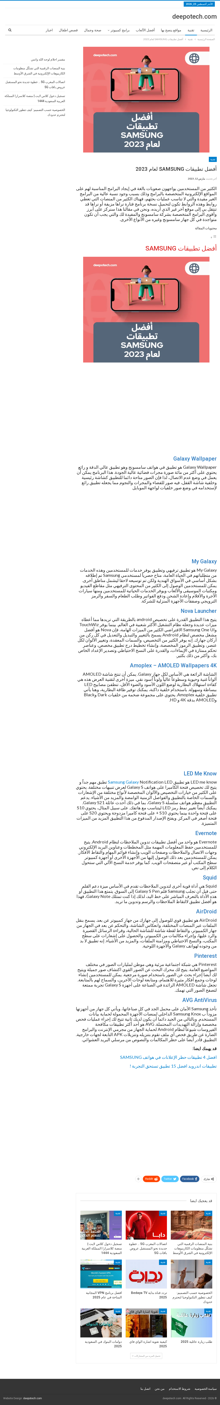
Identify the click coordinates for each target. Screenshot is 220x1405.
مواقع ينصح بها (171, 30)
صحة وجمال (92, 30)
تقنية (191, 30)
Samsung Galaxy (123, 781)
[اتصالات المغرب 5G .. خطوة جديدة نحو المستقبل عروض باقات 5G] (146, 1225)
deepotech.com (194, 16)
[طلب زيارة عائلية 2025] (191, 1322)
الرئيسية (206, 30)
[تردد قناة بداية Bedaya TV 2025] (146, 1274)
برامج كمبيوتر (120, 30)
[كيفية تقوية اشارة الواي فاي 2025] (146, 1322)
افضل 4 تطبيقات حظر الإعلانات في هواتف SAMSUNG (168, 1057)
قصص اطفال (68, 30)
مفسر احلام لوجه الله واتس (48, 59)
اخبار (49, 30)
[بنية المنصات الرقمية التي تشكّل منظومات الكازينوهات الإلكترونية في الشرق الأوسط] (191, 1225)
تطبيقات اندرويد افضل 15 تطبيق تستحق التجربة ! (173, 1065)
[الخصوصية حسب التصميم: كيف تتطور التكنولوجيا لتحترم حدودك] (191, 1274)
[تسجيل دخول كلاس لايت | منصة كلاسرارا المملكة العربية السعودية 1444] (101, 1225)
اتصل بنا (145, 1388)
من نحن (160, 1388)
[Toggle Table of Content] (213, 237)
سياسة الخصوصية (206, 1388)
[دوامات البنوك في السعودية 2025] (101, 1322)
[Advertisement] (146, 409)
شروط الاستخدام (179, 1388)
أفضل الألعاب (145, 30)
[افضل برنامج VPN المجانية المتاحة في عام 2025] (101, 1274)
